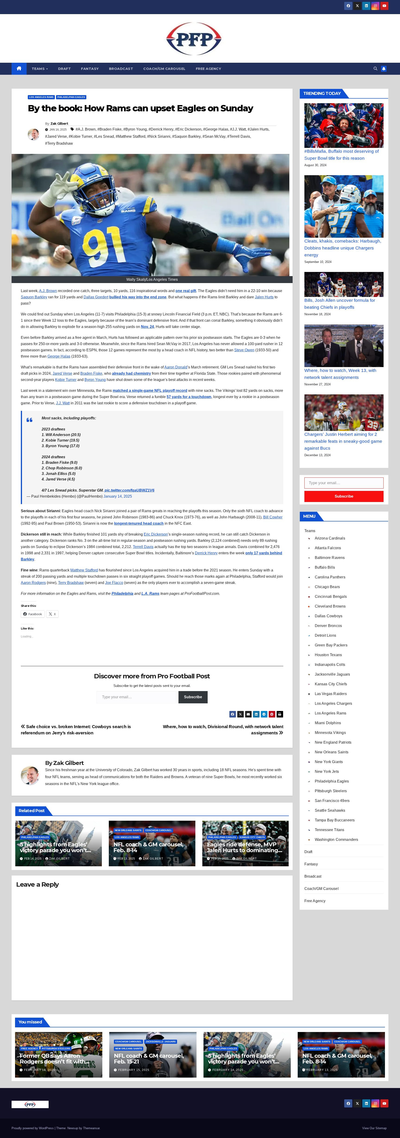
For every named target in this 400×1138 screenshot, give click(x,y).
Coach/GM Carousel (164, 69)
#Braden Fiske (109, 129)
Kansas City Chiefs (252, 837)
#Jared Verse (56, 136)
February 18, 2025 (39, 1070)
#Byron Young (135, 129)
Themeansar (91, 1128)
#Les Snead (104, 136)
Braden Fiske (91, 373)
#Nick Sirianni (158, 136)
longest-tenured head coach (139, 523)
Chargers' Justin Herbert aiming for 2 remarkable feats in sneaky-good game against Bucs (343, 441)
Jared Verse (62, 373)
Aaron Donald (175, 367)
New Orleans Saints (128, 830)
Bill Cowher (272, 517)
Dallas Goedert (96, 297)
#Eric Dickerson (188, 129)
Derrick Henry (206, 553)
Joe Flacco (114, 583)
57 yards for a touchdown (189, 397)
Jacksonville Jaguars (161, 1041)
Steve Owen (244, 350)
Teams (39, 69)
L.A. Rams (150, 594)
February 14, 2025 (228, 1070)
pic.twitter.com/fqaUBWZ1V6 (129, 490)
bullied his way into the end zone (137, 297)
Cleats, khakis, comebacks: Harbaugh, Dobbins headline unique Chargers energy (342, 248)
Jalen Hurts (264, 297)
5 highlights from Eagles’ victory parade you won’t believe (53, 850)
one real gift (185, 291)
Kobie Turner (65, 380)
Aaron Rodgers (33, 583)
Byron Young (95, 380)
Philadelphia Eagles (71, 97)
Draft (64, 69)
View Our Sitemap (374, 1128)
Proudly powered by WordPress (33, 1128)
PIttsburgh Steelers (56, 1048)
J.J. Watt (63, 403)
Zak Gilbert (59, 124)
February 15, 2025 (133, 1070)
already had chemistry (131, 373)
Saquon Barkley (34, 297)
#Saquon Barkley (186, 136)
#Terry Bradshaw (59, 143)
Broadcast (121, 69)
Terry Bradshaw (71, 583)
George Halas (58, 356)
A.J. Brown (48, 291)
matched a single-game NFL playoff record (150, 391)
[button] (375, 69)
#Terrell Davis (238, 136)
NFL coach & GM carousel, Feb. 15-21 (149, 1058)
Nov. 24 (147, 327)
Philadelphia (122, 594)
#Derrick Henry (161, 129)
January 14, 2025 (117, 496)
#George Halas (215, 129)
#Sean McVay (214, 136)
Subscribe (193, 697)
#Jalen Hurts (258, 129)
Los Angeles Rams (41, 97)
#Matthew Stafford (130, 136)
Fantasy (90, 69)
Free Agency (208, 69)
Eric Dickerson (156, 534)
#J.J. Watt (238, 129)
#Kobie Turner (80, 136)
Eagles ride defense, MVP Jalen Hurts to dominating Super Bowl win (242, 850)
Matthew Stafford (84, 570)
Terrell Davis (143, 547)
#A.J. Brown (86, 129)
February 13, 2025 (322, 1070)
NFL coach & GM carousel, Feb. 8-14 (148, 847)
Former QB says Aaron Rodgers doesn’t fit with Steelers (52, 1061)
